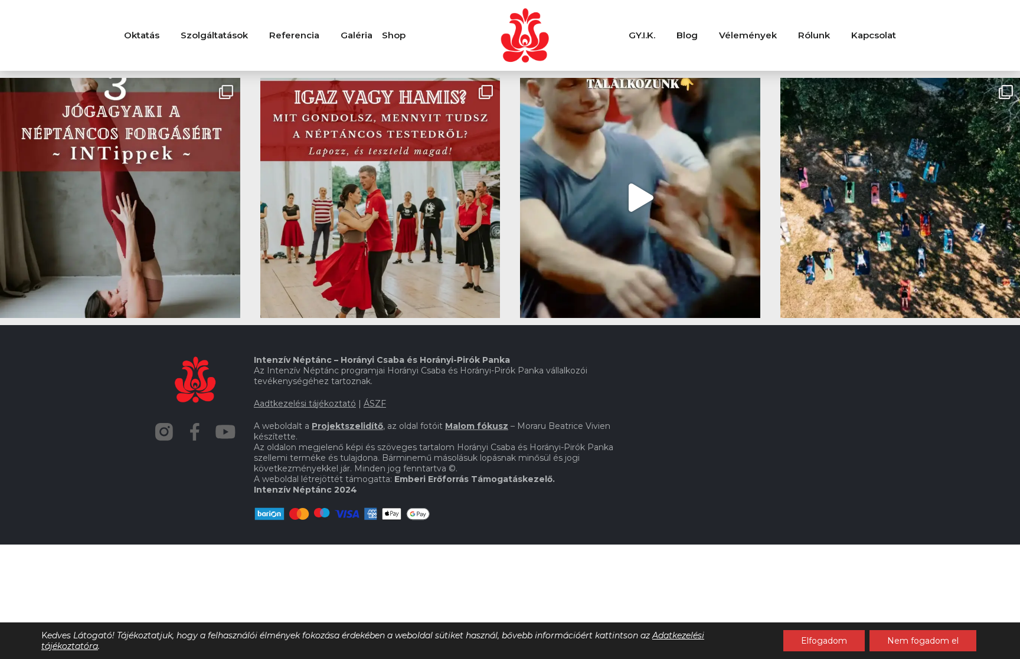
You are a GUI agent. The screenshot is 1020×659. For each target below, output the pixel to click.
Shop (394, 35)
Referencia (294, 35)
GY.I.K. (642, 35)
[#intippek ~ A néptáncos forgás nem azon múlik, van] (120, 198)
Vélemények (748, 35)
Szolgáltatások (214, 35)
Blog (687, 35)
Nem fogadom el (923, 640)
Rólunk (814, 35)
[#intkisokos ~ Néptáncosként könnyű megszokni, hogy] (380, 198)
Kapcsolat (873, 35)
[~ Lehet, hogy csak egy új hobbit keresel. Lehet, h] (640, 198)
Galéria (356, 35)
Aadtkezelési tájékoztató (305, 403)
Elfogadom (824, 640)
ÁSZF (375, 403)
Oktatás (141, 35)
